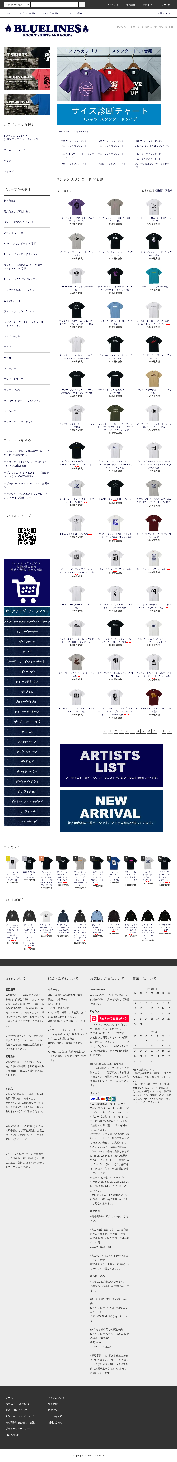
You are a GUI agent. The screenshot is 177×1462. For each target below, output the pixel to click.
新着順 (168, 190)
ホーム (8, 13)
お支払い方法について (18, 1403)
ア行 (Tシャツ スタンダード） (75, 141)
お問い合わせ (164, 13)
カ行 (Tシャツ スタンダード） (112, 141)
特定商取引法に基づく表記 (20, 1422)
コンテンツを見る (73, 13)
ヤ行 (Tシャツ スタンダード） (149, 154)
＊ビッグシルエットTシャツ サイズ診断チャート (27, 485)
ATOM (15, 1435)
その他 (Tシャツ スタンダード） (113, 164)
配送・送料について (16, 1410)
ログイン (147, 4)
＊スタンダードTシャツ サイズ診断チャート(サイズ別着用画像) (27, 464)
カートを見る (55, 1416)
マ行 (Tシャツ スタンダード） (112, 154)
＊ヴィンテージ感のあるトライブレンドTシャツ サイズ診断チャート (26, 496)
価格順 (159, 190)
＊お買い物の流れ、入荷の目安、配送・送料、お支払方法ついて (27, 453)
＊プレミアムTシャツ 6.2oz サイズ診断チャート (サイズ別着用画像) (26, 474)
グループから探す (50, 13)
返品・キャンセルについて (20, 1416)
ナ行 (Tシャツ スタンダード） (112, 146)
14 (164, 731)
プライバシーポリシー (18, 1428)
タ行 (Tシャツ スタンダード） (75, 146)
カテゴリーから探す (26, 13)
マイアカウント (56, 1397)
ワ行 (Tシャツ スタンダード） (75, 164)
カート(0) (166, 4)
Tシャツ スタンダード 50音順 (76, 132)
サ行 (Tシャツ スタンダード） (149, 141)
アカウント (113, 4)
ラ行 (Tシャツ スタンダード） (149, 159)
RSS (8, 1435)
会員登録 (131, 4)
